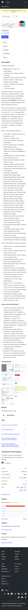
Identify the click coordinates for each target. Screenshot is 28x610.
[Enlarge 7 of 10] (24, 366)
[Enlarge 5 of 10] (11, 389)
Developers (4, 569)
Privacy (3, 559)
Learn (2, 564)
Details (5, 42)
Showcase (17, 551)
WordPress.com (6, 576)
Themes (17, 554)
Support (5, 57)
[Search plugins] (16, 16)
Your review (4, 519)
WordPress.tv (5, 571)
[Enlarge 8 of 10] (24, 371)
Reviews (5, 46)
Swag (17, 571)
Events (16, 566)
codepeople (6, 33)
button (22, 487)
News (2, 554)
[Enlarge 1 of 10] (11, 366)
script (25, 490)
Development (6, 53)
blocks (18, 487)
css (25, 487)
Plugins (16, 556)
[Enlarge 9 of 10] (24, 379)
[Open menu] (25, 2)
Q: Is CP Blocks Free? (7, 429)
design (20, 490)
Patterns (17, 559)
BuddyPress (5, 583)
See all (25, 519)
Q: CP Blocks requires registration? (10, 434)
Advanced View (5, 494)
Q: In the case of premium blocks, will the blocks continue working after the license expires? (10, 445)
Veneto (7, 590)
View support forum (6, 529)
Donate (17, 569)
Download (4, 36)
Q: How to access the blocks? (9, 425)
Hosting (3, 556)
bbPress (4, 581)
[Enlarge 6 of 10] (11, 398)
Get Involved (18, 564)
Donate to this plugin (6, 542)
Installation (6, 50)
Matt (3, 578)
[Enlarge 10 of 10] (24, 387)
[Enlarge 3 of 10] (11, 378)
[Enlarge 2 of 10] (11, 374)
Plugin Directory (5, 6)
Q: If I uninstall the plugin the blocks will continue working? (9, 438)
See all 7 (25, 484)
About (3, 551)
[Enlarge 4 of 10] (11, 384)
